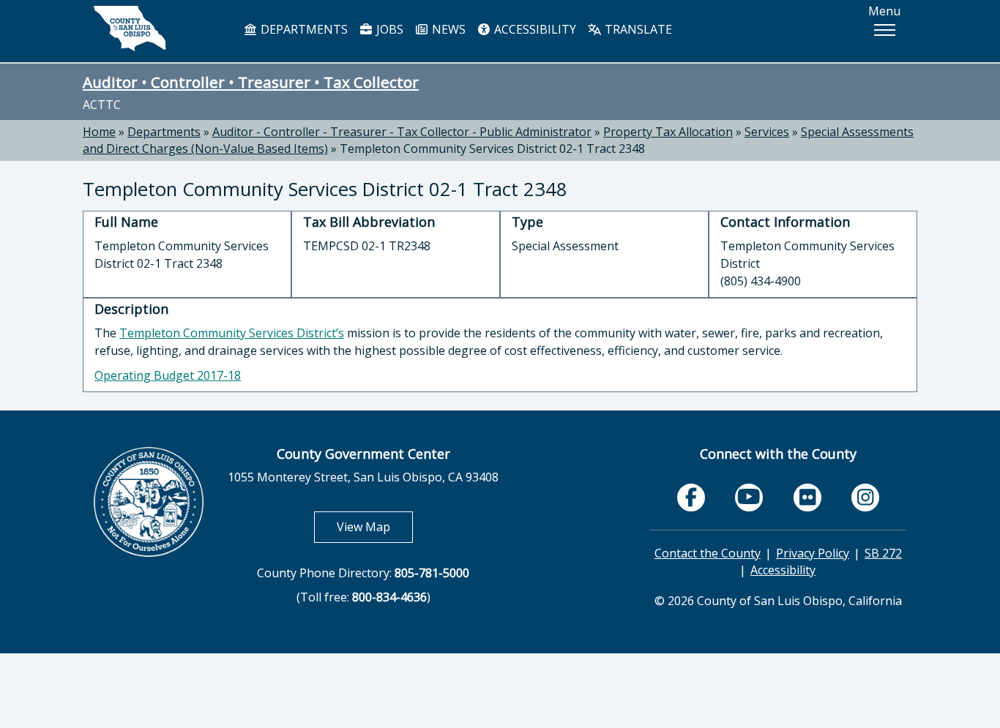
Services (767, 132)
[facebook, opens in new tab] (691, 497)
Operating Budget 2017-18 (167, 375)
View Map (375, 526)
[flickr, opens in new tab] (807, 497)
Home (99, 132)
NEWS (447, 29)
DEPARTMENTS (303, 29)
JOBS (388, 29)
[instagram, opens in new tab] (865, 497)
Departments (164, 132)
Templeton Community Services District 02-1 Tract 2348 (492, 148)
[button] (884, 30)
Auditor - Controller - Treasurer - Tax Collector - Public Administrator (402, 132)
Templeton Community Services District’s (231, 333)
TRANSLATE (637, 29)
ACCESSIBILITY (533, 29)
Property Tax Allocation (668, 132)
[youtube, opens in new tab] (749, 497)
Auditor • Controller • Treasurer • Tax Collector (251, 82)
